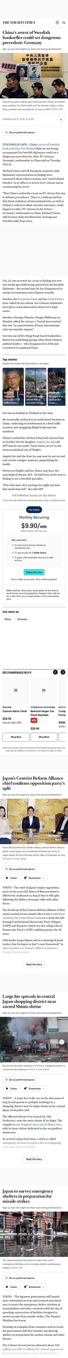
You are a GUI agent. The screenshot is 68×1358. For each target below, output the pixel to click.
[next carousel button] (61, 1042)
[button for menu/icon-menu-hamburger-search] (63, 22)
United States (56, 299)
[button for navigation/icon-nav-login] (57, 22)
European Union (27, 299)
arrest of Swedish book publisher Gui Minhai (31, 146)
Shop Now (16, 737)
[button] (57, 22)
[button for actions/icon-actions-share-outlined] (61, 119)
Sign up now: (9, 48)
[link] (19, 22)
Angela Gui (43, 442)
